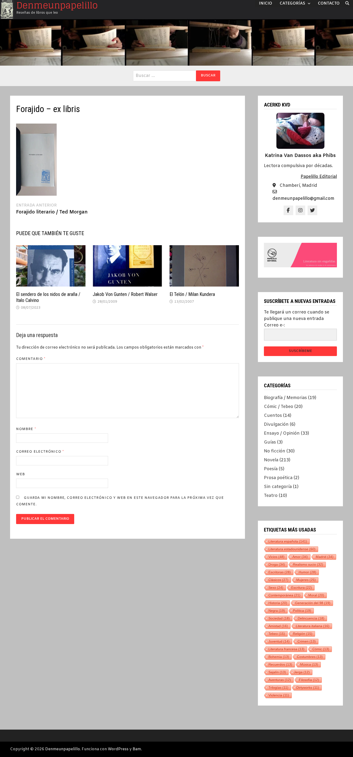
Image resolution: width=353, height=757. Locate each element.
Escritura (301, 587)
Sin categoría (278, 487)
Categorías (292, 3)
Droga (276, 564)
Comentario (30, 359)
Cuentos (273, 416)
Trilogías (278, 687)
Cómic (320, 649)
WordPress (118, 749)
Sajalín (277, 672)
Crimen (307, 641)
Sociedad (279, 618)
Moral (316, 595)
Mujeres (306, 580)
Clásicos (278, 580)
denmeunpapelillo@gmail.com (303, 198)
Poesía (271, 469)
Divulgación (276, 424)
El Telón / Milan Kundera (192, 294)
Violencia (278, 695)
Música (309, 664)
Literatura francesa (286, 649)
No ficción (274, 451)
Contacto (329, 3)
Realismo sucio (308, 564)
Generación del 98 (312, 603)
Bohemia (278, 657)
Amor (300, 557)
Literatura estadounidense (292, 549)
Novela (271, 460)
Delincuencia (311, 618)
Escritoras (279, 572)
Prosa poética (278, 478)
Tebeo (276, 634)
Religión (302, 634)
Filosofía (309, 680)
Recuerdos (280, 664)
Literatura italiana (312, 626)
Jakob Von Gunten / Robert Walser (125, 294)
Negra (276, 611)
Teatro (271, 496)
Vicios (276, 557)
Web (20, 474)
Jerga (302, 672)
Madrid (325, 557)
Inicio (265, 3)
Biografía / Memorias (285, 398)
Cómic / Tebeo (278, 407)
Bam (137, 749)
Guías (270, 442)
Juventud (279, 641)
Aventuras (279, 680)
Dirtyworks (307, 687)
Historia (277, 603)
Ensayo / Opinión (282, 433)
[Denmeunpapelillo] (176, 42)
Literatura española (287, 541)
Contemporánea (284, 595)
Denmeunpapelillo (62, 749)
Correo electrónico (40, 452)
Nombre (26, 429)
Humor (307, 572)
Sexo (275, 587)
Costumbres (310, 657)
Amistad (278, 626)
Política (302, 611)
